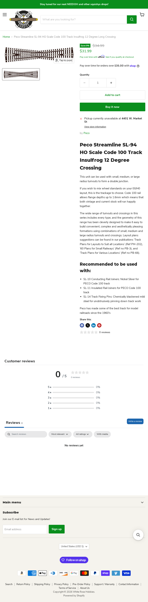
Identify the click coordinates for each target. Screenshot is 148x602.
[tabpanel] (74, 458)
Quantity (84, 75)
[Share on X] (88, 325)
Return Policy (23, 584)
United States (72, 546)
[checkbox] (102, 434)
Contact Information (129, 584)
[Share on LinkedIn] (93, 325)
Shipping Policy (42, 584)
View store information (95, 127)
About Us (85, 588)
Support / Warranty (104, 584)
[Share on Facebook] (82, 325)
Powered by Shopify (74, 595)
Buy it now (112, 107)
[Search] (132, 19)
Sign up (57, 529)
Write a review (135, 421)
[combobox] (84, 19)
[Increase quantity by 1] (111, 82)
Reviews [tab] (14, 422)
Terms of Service (67, 588)
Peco (87, 133)
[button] (74, 387)
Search (8, 584)
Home (6, 36)
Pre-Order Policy (81, 584)
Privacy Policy (61, 584)
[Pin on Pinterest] (99, 325)
